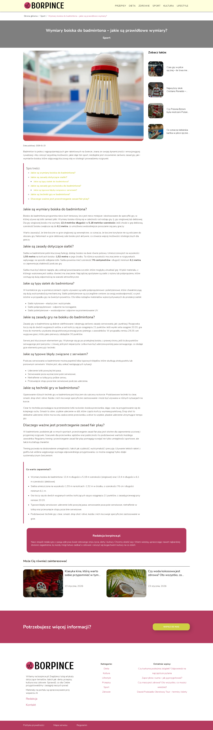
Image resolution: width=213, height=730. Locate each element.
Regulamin (82, 725)
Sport (157, 5)
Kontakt (31, 705)
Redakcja (31, 699)
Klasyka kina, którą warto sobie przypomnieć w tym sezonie (82, 573)
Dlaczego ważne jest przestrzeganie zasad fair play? (60, 198)
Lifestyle (182, 5)
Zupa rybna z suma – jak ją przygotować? (162, 678)
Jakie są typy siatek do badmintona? (51, 181)
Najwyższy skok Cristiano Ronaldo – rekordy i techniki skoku (176, 90)
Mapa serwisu (60, 725)
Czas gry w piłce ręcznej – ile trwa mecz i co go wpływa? (178, 69)
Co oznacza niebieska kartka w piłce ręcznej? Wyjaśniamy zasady (178, 132)
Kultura (168, 5)
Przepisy (120, 5)
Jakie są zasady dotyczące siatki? (49, 177)
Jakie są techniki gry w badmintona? (50, 194)
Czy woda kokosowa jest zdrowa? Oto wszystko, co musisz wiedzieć (165, 573)
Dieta (132, 5)
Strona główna (31, 16)
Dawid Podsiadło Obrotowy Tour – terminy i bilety (162, 691)
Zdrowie (144, 5)
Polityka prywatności (33, 725)
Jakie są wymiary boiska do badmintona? (53, 172)
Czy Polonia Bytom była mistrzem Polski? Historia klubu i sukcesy (177, 111)
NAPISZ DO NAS (171, 627)
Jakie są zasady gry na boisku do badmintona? (56, 185)
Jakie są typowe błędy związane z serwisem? (55, 190)
